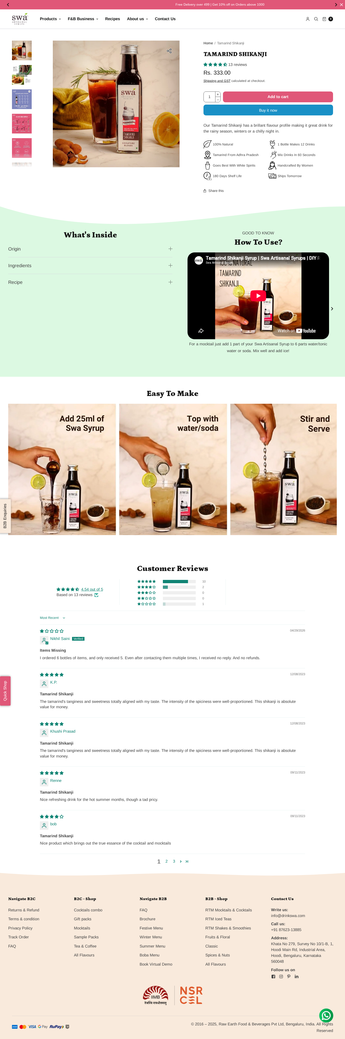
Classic (211, 946)
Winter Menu (151, 937)
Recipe (15, 282)
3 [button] (174, 861)
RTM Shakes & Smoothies (228, 928)
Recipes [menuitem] (112, 19)
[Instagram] (281, 976)
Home (208, 43)
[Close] (341, 4)
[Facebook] (273, 976)
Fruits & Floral (217, 937)
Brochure (147, 919)
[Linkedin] (296, 976)
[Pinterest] (289, 976)
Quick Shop (5, 691)
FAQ (12, 946)
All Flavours (84, 955)
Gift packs (82, 919)
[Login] (308, 19)
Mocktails (82, 928)
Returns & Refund (23, 910)
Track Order (18, 937)
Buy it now (268, 110)
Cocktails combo (88, 910)
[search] (316, 19)
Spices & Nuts (217, 955)
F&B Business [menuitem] (81, 19)
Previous (8, 4)
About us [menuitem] (135, 19)
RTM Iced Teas (218, 919)
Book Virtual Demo (156, 964)
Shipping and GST (216, 81)
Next (336, 4)
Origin (14, 248)
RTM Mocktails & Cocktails (228, 910)
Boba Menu (149, 955)
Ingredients (19, 265)
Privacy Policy (20, 928)
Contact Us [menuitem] (165, 19)
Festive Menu (151, 928)
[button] (215, 64)
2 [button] (166, 861)
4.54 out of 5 (92, 589)
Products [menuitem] (48, 19)
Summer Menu (152, 946)
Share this (216, 191)
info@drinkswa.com (288, 915)
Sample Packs (86, 937)
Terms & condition (23, 919)
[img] (52, 631)
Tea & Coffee (85, 946)
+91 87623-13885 (286, 930)
